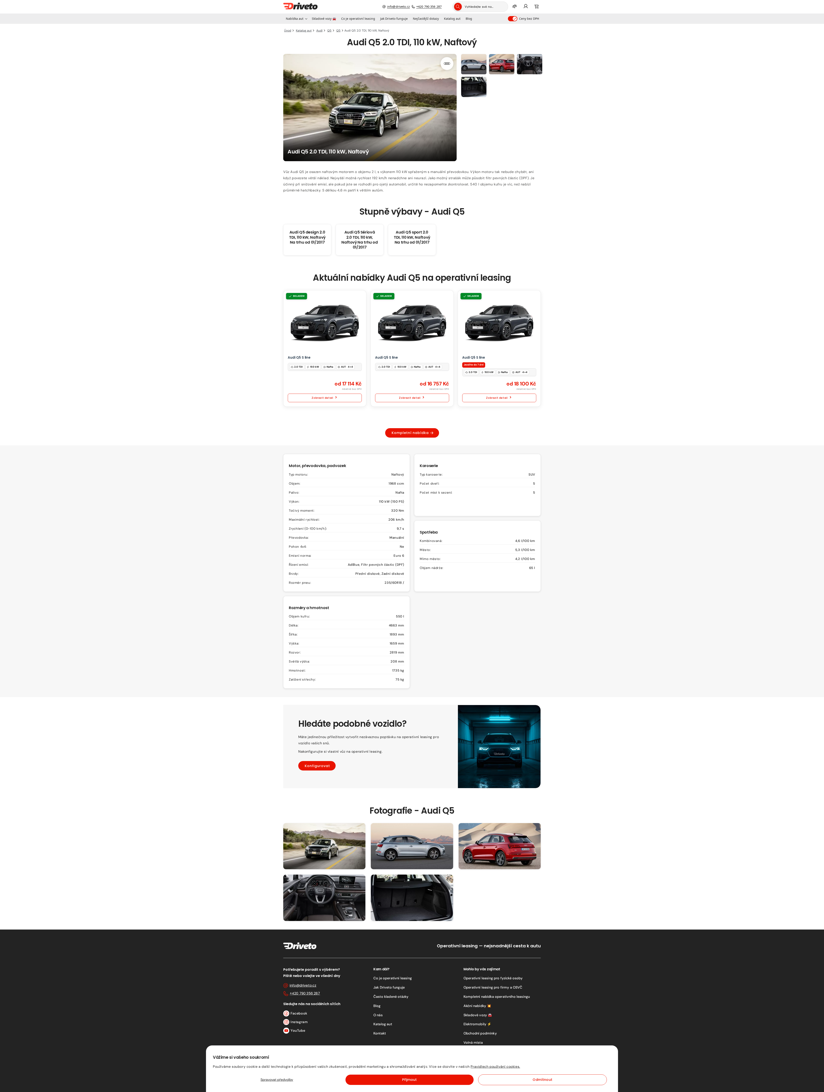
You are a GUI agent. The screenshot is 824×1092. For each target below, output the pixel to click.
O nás (378, 1015)
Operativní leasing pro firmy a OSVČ (493, 987)
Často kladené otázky (390, 996)
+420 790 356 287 (429, 7)
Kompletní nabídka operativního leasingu (497, 996)
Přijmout (409, 1079)
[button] (296, 19)
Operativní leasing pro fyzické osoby (493, 978)
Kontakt (379, 1033)
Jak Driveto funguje (389, 987)
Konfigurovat (317, 765)
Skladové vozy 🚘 (478, 1015)
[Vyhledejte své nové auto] (458, 7)
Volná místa (473, 1042)
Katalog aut (382, 1024)
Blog (377, 1006)
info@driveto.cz (398, 7)
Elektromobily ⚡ (477, 1024)
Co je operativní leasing (392, 978)
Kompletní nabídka (410, 432)
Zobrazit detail (322, 398)
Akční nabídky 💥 (477, 1006)
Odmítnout (542, 1079)
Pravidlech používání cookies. (495, 1066)
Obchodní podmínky (480, 1033)
